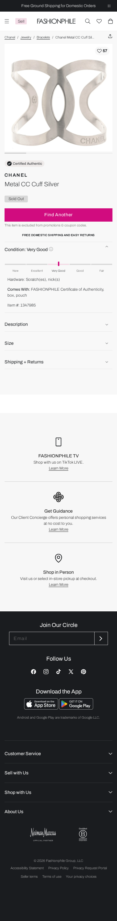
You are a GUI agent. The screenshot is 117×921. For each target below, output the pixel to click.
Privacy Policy (58, 868)
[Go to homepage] (56, 21)
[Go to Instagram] (46, 671)
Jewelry (25, 37)
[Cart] (110, 21)
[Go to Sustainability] (83, 834)
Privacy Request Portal (90, 868)
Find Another (58, 214)
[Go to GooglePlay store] (76, 708)
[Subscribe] (100, 638)
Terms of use (51, 877)
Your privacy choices (81, 877)
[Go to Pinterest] (83, 671)
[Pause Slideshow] (109, 6)
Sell (21, 21)
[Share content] (110, 36)
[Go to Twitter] (71, 671)
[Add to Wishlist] (102, 51)
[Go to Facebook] (33, 671)
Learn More (58, 468)
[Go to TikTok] (58, 671)
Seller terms (29, 877)
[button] (87, 21)
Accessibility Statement (27, 868)
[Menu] (6, 21)
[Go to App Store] (41, 708)
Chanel (10, 37)
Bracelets (43, 37)
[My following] (99, 21)
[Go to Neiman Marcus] (43, 834)
